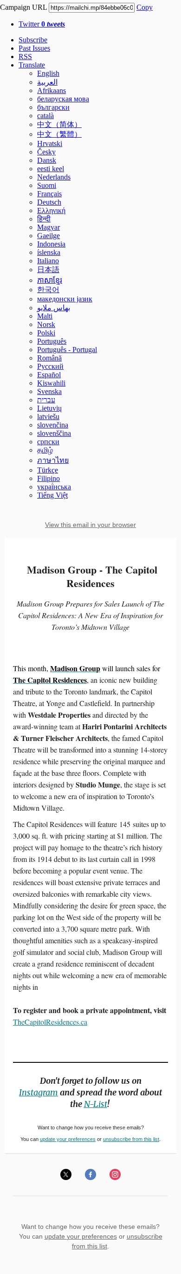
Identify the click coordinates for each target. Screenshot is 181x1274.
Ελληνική (51, 210)
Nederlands (54, 177)
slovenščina (54, 433)
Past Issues (34, 48)
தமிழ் (45, 450)
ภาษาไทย (53, 460)
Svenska (49, 391)
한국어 (48, 289)
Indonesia (51, 244)
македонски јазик (64, 299)
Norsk (46, 324)
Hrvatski (49, 143)
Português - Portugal (67, 350)
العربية (47, 82)
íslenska (48, 252)
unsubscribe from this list (131, 1139)
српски (48, 442)
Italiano (48, 261)
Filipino (48, 478)
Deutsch (49, 202)
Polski (46, 333)
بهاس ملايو (53, 308)
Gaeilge (48, 236)
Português (51, 341)
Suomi (46, 185)
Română (49, 358)
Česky (46, 152)
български (53, 107)
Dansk (46, 160)
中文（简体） (59, 124)
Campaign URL (23, 7)
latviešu (48, 416)
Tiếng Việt (52, 495)
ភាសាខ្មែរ (49, 280)
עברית (46, 400)
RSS (25, 56)
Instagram (38, 1092)
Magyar (48, 227)
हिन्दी (44, 219)
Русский (50, 366)
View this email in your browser (90, 524)
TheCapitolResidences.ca (50, 1022)
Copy (144, 7)
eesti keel (50, 169)
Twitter (42, 24)
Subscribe (33, 40)
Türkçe (47, 470)
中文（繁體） (59, 134)
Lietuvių (49, 408)
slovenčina (52, 425)
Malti (44, 316)
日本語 (48, 269)
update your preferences (68, 1139)
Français (49, 194)
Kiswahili (51, 383)
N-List (95, 1104)
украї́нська (54, 487)
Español (49, 375)
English (48, 73)
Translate (32, 65)
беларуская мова (63, 99)
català (45, 116)
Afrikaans (51, 90)
